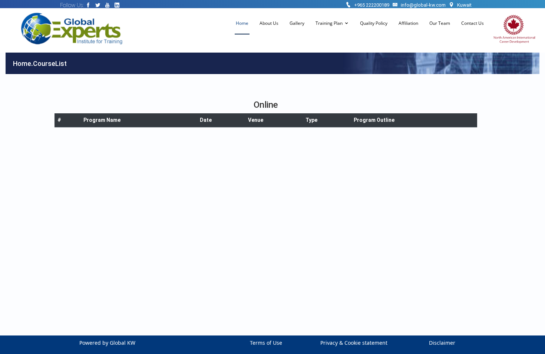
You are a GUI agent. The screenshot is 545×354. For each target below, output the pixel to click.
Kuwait (464, 5)
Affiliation (408, 23)
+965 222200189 (371, 5)
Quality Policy (373, 23)
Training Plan (329, 23)
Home (242, 23)
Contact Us (472, 23)
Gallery (297, 23)
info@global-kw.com (423, 5)
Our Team (439, 23)
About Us (269, 23)
